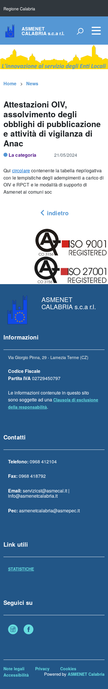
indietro (57, 213)
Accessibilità (16, 675)
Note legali (13, 668)
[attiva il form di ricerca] (80, 31)
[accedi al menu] (96, 30)
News (32, 83)
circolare (21, 170)
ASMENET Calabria (86, 674)
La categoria (22, 155)
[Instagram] (13, 630)
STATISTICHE (21, 569)
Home (10, 83)
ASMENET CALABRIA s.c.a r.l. (43, 31)
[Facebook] (28, 630)
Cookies (68, 668)
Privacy (42, 668)
